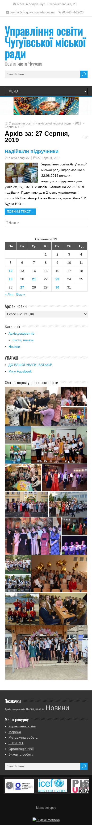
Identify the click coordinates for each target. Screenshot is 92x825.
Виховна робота (20, 754)
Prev (9, 785)
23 (57, 279)
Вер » (20, 294)
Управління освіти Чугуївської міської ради (45, 41)
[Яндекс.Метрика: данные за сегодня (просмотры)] (46, 820)
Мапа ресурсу (46, 807)
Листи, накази (22, 340)
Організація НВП (21, 749)
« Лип (9, 294)
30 (57, 287)
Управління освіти (22, 726)
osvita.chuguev (19, 158)
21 (34, 279)
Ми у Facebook (20, 371)
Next (83, 785)
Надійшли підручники (32, 151)
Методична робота (23, 737)
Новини (14, 222)
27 (22, 287)
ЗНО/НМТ (16, 743)
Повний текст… (20, 211)
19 (11, 279)
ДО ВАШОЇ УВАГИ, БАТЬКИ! (30, 365)
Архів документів (21, 333)
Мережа (14, 732)
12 (11, 271)
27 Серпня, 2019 (48, 158)
